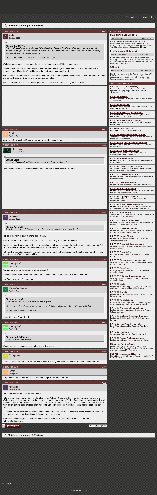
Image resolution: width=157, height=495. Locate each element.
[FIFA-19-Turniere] (80, 17)
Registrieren (132, 17)
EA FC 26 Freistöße (119, 96)
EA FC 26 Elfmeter (119, 292)
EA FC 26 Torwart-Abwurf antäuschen (128, 260)
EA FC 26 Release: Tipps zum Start (126, 112)
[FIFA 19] (61, 17)
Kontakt (5, 484)
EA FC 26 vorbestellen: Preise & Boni (128, 134)
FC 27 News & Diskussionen (123, 35)
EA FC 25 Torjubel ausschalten (124, 150)
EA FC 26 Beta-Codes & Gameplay (126, 120)
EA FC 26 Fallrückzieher (121, 300)
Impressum (26, 484)
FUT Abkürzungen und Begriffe (125, 354)
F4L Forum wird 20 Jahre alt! (124, 51)
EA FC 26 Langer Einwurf (122, 236)
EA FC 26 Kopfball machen (123, 188)
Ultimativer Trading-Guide (122, 344)
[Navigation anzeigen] (5, 25)
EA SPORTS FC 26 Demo (122, 128)
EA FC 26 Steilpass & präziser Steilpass (129, 316)
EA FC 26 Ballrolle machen (123, 182)
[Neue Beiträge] (41, 17)
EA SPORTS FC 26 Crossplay (124, 87)
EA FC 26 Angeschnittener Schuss (126, 308)
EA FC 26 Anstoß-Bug (120, 212)
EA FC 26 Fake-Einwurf (121, 268)
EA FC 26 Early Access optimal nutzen (128, 142)
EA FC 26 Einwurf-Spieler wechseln (127, 244)
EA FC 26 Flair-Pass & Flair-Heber (126, 324)
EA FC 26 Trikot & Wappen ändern (126, 166)
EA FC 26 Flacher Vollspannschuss (127, 338)
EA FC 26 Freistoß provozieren (124, 220)
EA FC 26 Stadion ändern (122, 158)
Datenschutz (15, 484)
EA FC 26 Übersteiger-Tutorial (124, 174)
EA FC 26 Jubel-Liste (120, 104)
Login (144, 17)
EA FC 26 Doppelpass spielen (124, 196)
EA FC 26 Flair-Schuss (121, 332)
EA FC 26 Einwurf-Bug (120, 252)
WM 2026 (114, 67)
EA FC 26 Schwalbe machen (123, 228)
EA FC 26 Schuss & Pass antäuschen (127, 276)
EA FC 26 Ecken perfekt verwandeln (127, 204)
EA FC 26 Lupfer (118, 284)
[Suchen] (153, 17)
